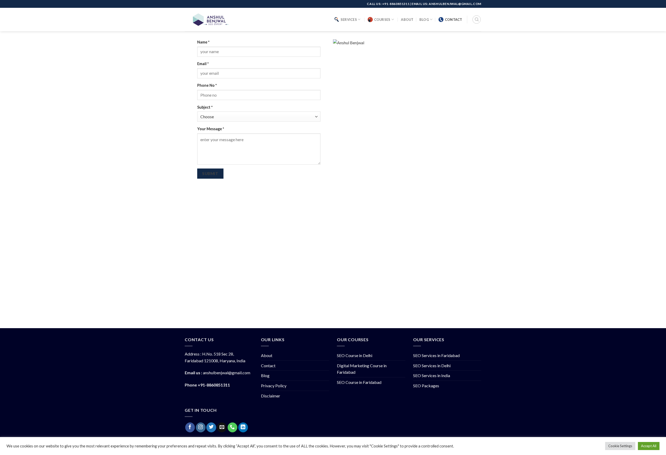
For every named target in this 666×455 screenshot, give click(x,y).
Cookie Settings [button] (620, 446)
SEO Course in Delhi (354, 355)
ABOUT (407, 19)
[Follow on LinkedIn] (243, 427)
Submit (210, 173)
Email (203, 63)
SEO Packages (426, 385)
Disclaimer (270, 395)
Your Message (210, 129)
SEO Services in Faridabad (436, 355)
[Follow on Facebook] (190, 427)
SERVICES (349, 19)
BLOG (424, 19)
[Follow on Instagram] (201, 427)
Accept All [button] (648, 446)
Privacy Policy (273, 385)
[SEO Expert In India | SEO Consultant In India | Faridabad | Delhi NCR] (211, 19)
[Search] (476, 19)
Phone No (207, 85)
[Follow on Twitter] (211, 427)
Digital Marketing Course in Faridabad (362, 369)
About (266, 355)
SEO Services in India (431, 375)
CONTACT (453, 19)
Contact (268, 365)
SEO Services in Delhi (432, 365)
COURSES (382, 19)
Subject (205, 107)
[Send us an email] (222, 427)
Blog (265, 375)
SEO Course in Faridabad (359, 382)
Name (203, 42)
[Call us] (232, 427)
